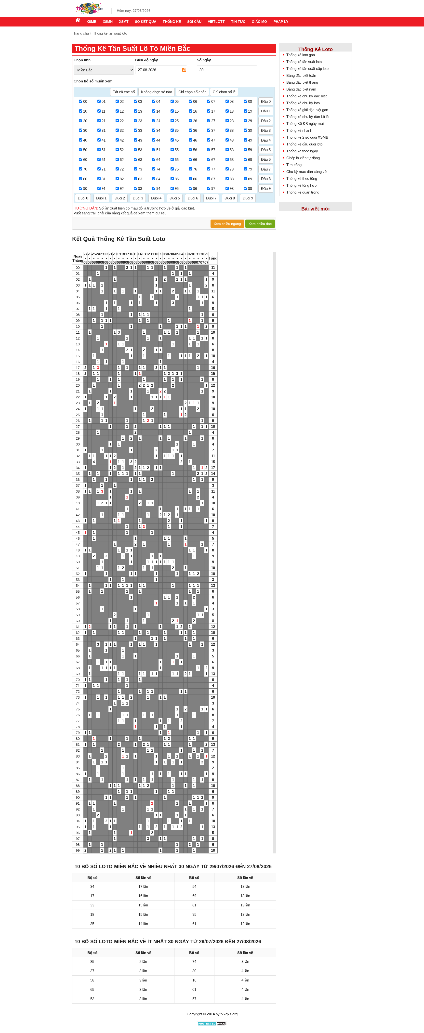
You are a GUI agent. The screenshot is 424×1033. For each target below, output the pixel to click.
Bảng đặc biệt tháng (302, 82)
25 (177, 121)
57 (213, 150)
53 (140, 150)
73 (140, 169)
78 (232, 169)
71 (104, 169)
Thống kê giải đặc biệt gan (307, 110)
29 (250, 121)
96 (195, 188)
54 (158, 150)
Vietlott (216, 22)
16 (195, 111)
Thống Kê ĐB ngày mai (305, 123)
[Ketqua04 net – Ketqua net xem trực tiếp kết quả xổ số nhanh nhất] (89, 13)
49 (250, 140)
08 (232, 101)
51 (104, 150)
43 (140, 140)
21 (104, 121)
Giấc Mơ (259, 22)
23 (140, 121)
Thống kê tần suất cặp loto (307, 68)
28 (232, 121)
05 (177, 101)
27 (213, 121)
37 (213, 130)
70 (85, 169)
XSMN (108, 22)
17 (213, 111)
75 (177, 169)
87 (213, 179)
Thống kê (172, 22)
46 (195, 140)
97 (213, 188)
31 (104, 130)
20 (85, 121)
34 (158, 130)
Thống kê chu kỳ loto (303, 103)
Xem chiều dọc (260, 224)
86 (195, 179)
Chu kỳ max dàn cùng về (306, 172)
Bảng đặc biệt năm (301, 89)
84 (158, 179)
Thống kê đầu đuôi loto (304, 144)
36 (195, 130)
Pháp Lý (281, 22)
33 (140, 130)
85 (177, 179)
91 (104, 188)
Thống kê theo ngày (302, 151)
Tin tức (238, 22)
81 (104, 179)
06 (195, 101)
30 (85, 130)
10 (85, 111)
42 (122, 140)
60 (85, 159)
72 (122, 169)
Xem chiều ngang (227, 224)
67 (213, 159)
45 (177, 140)
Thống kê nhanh (299, 130)
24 (158, 121)
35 (177, 130)
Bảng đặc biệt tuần (301, 75)
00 (85, 101)
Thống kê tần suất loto (304, 62)
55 (177, 150)
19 (250, 111)
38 (232, 130)
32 (122, 130)
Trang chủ (81, 33)
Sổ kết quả (145, 22)
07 (213, 101)
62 (122, 159)
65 (177, 159)
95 (177, 188)
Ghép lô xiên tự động (303, 158)
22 (122, 121)
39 (250, 130)
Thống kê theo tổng (301, 178)
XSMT (124, 22)
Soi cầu (194, 22)
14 (158, 111)
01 (104, 101)
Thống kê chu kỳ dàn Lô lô (307, 117)
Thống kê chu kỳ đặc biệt (306, 96)
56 (195, 150)
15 (177, 111)
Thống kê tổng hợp (301, 185)
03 (140, 101)
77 (213, 169)
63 (140, 159)
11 (103, 111)
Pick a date (184, 70)
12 (122, 111)
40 (85, 140)
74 (158, 169)
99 (250, 188)
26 (195, 121)
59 (250, 150)
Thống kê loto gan (300, 55)
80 (85, 179)
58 (232, 150)
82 (122, 179)
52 (122, 150)
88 (232, 179)
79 (250, 169)
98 (232, 188)
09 (250, 101)
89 (250, 179)
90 (85, 188)
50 (85, 150)
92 (122, 188)
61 (104, 159)
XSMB (91, 22)
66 (195, 159)
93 (140, 188)
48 (232, 140)
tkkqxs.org (229, 1014)
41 (104, 140)
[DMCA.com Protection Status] (212, 1025)
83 (140, 179)
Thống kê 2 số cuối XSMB (307, 137)
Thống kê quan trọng (302, 192)
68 (232, 159)
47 (213, 140)
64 (158, 159)
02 (122, 101)
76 (195, 169)
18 (232, 111)
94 (158, 188)
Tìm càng (294, 165)
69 (250, 159)
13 (140, 111)
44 (158, 140)
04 (158, 101)
